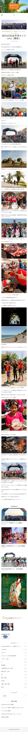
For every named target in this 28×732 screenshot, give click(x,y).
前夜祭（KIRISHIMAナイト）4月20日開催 (13, 546)
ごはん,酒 (3, 649)
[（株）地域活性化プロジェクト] (14, 6)
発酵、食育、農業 (5, 684)
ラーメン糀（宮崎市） (6, 710)
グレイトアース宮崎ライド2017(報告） (12, 523)
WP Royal (17, 729)
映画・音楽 (3, 677)
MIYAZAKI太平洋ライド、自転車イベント (11, 31)
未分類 (2, 680)
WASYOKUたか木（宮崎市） (7, 704)
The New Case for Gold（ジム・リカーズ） (11, 714)
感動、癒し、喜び (5, 671)
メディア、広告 (13, 33)
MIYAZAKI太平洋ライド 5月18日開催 (12, 569)
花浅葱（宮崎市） (5, 717)
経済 (2, 687)
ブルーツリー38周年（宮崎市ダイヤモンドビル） (12, 707)
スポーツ (23, 31)
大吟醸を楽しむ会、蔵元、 (7, 668)
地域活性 (3, 665)
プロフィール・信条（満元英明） (9, 655)
